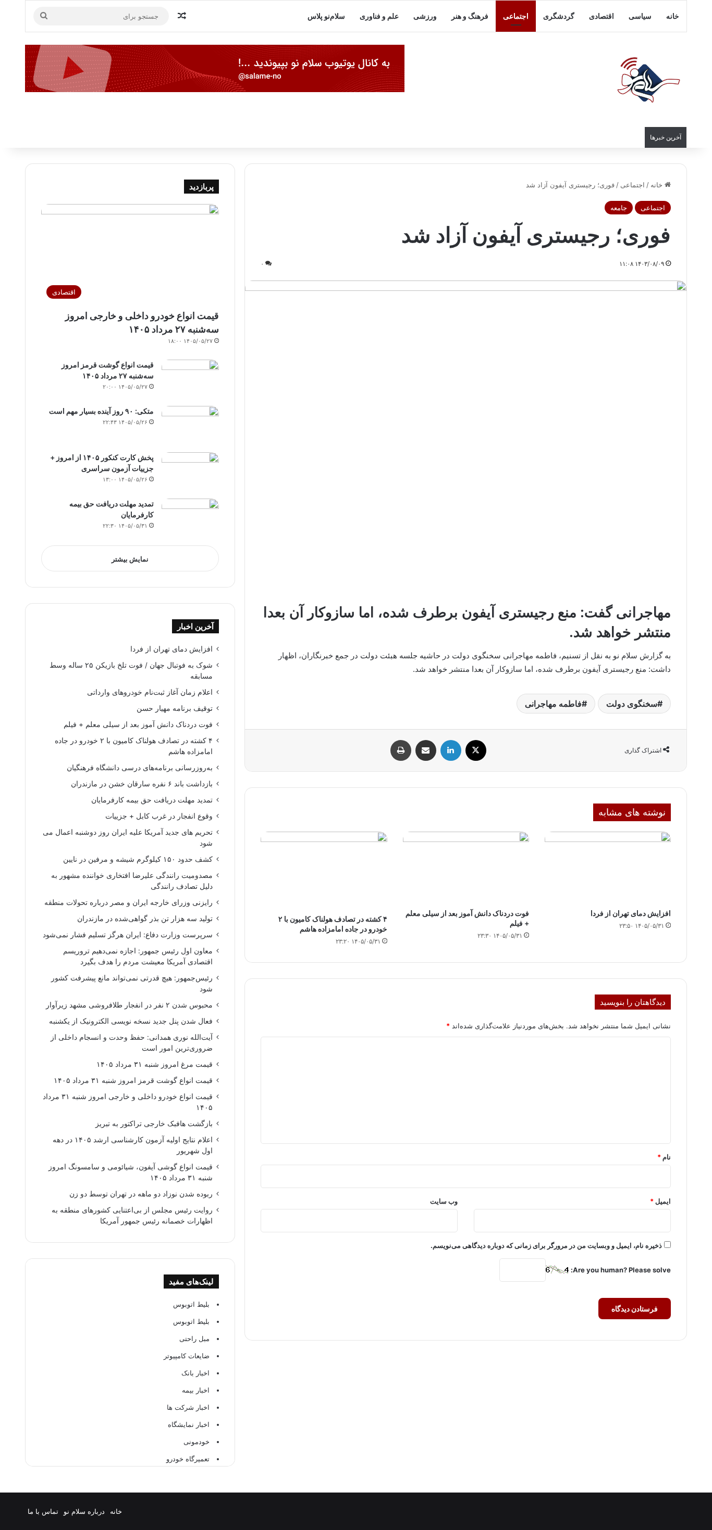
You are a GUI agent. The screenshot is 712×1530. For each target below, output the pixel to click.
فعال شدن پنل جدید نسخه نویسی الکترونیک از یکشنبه (131, 1021)
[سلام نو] (648, 80)
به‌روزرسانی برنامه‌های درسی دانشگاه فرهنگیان (138, 767)
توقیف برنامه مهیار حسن (175, 708)
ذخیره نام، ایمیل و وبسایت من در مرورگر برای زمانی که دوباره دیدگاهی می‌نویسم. (546, 1245)
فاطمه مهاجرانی (553, 703)
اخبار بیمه (196, 1390)
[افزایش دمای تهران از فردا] (608, 867)
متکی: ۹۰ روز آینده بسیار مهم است (101, 410)
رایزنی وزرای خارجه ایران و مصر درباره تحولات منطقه (128, 902)
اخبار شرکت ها (188, 1407)
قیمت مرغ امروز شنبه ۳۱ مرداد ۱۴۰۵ (154, 1064)
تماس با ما (43, 1511)
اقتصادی (601, 15)
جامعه (618, 207)
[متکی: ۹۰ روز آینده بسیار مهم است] (190, 425)
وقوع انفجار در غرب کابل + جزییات (159, 816)
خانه (672, 15)
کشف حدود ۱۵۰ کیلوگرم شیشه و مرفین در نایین (138, 859)
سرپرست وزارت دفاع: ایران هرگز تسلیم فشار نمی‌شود (128, 934)
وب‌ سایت (444, 1201)
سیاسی (640, 15)
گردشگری (558, 15)
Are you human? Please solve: (620, 1270)
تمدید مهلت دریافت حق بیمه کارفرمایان (152, 800)
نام (664, 1157)
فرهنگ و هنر (469, 15)
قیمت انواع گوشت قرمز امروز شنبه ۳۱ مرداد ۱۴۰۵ (133, 1080)
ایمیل (660, 1201)
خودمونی (196, 1441)
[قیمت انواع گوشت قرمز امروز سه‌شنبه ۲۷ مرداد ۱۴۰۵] (190, 379)
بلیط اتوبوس (191, 1304)
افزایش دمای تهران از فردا (631, 913)
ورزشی (425, 15)
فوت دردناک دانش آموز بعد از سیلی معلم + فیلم (138, 724)
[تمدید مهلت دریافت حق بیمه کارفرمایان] (190, 518)
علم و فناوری (379, 15)
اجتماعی (516, 15)
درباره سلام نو (84, 1511)
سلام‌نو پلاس (326, 15)
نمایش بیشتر (130, 559)
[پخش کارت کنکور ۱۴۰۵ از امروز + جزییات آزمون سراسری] (190, 471)
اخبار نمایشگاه (189, 1424)
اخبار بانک (195, 1373)
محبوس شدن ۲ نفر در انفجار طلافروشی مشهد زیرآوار (128, 1005)
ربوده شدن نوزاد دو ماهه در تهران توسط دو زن (141, 1194)
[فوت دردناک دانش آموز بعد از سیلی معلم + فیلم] (466, 867)
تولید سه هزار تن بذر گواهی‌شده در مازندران (145, 918)
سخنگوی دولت (631, 703)
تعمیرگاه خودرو (188, 1459)
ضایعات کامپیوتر (187, 1356)
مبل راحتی (194, 1338)
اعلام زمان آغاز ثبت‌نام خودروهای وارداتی (150, 692)
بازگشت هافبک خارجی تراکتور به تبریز (154, 1123)
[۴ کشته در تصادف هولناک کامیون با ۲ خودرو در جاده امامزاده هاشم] (324, 870)
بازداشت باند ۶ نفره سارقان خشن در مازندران (142, 784)
